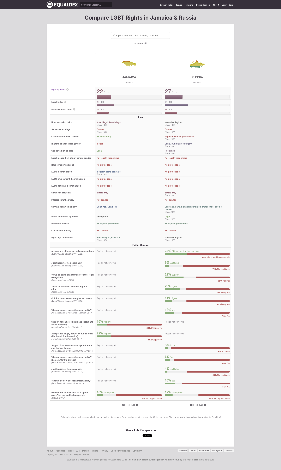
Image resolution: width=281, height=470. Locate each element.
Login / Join (227, 5)
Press (71, 450)
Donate (85, 450)
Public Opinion (203, 5)
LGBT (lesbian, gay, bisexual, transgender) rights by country (152, 459)
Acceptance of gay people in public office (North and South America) (72, 335)
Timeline (189, 5)
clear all (142, 43)
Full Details (129, 405)
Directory (137, 450)
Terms (95, 450)
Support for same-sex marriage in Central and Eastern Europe (71, 346)
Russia (197, 77)
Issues (179, 5)
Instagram (217, 450)
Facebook (204, 450)
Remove (129, 82)
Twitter (193, 450)
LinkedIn (229, 450)
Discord (183, 450)
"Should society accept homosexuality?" (71, 309)
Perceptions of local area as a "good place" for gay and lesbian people (69, 394)
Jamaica (129, 77)
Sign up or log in (177, 417)
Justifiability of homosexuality (66, 262)
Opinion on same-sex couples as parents (71, 298)
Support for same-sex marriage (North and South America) (72, 323)
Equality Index (166, 5)
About (50, 450)
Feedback (60, 450)
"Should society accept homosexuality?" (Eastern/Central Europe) (71, 358)
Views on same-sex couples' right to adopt (69, 287)
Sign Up (198, 459)
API (78, 450)
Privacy (104, 450)
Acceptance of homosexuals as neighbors (72, 251)
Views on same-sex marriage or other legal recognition (72, 276)
